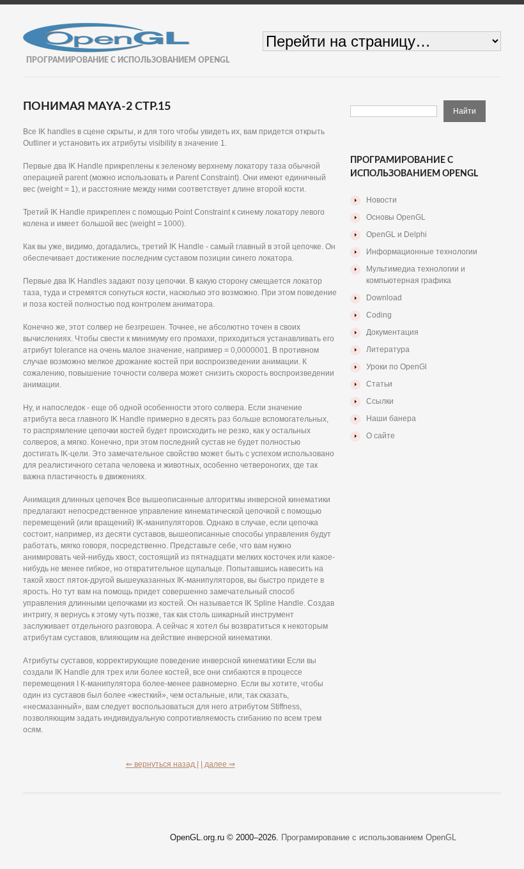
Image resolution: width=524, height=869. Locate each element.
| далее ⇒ (218, 764)
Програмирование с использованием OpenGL (368, 837)
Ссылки (380, 401)
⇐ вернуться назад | (162, 764)
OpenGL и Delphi (396, 234)
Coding (379, 315)
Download (384, 297)
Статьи (379, 384)
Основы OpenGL (396, 217)
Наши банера (391, 418)
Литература (388, 349)
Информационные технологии (421, 251)
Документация (392, 332)
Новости (381, 200)
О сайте (380, 435)
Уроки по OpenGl (396, 366)
